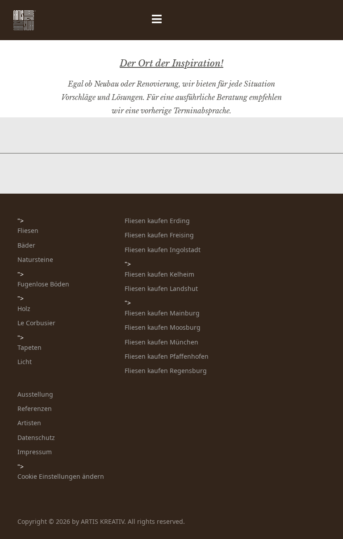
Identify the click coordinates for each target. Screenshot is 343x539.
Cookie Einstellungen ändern (60, 476)
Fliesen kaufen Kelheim (159, 274)
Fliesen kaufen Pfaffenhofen (167, 356)
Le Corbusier (36, 323)
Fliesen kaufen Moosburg (163, 327)
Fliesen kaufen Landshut (161, 288)
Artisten (29, 423)
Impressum (34, 452)
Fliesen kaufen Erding (157, 220)
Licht (24, 361)
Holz (23, 308)
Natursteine (35, 259)
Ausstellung (35, 394)
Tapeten (29, 347)
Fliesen (27, 230)
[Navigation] (112, 20)
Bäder (26, 245)
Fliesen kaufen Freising (159, 235)
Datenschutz (36, 437)
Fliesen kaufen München (161, 342)
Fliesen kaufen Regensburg (166, 370)
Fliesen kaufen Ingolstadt (163, 249)
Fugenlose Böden (43, 284)
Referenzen (34, 408)
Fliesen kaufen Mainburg (162, 313)
